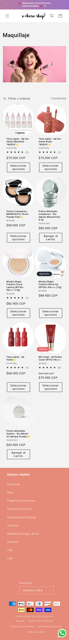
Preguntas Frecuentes (21, 500)
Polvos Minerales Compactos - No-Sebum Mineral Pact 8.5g (49, 215)
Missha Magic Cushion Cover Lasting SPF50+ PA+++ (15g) (15, 285)
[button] (7, 16)
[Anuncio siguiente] (62, 5)
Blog (10, 492)
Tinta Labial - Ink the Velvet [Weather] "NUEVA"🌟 (17, 141)
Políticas (12, 542)
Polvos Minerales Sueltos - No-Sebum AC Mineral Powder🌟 (18, 434)
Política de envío (36, 632)
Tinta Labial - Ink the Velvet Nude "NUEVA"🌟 (50, 141)
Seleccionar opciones (18, 167)
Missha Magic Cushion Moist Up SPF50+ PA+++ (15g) (50, 284)
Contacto (13, 525)
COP (10, 558)
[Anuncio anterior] (7, 5)
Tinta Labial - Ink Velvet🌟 (15, 358)
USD (10, 550)
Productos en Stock (19, 508)
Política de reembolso (40, 621)
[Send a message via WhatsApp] (62, 633)
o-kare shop (30, 616)
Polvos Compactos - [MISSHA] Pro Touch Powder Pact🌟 (17, 214)
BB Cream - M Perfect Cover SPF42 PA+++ (50, 358)
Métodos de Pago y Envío (23, 533)
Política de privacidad (22, 626)
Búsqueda (13, 484)
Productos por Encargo (21, 517)
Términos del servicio (50, 626)
